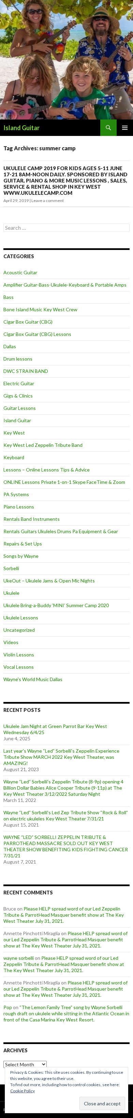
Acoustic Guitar (20, 272)
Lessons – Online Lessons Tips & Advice (46, 470)
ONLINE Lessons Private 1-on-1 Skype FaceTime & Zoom (64, 482)
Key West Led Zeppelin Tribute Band (43, 445)
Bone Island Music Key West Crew (40, 309)
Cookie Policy (22, 1090)
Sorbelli (11, 568)
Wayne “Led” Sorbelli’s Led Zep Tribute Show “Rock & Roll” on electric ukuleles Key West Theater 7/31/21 (65, 815)
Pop (7, 1007)
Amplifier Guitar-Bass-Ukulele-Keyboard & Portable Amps (65, 285)
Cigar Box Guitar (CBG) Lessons (37, 334)
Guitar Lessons (19, 408)
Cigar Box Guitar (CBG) (28, 322)
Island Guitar (21, 127)
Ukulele (11, 593)
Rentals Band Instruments (31, 519)
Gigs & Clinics (18, 396)
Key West (14, 433)
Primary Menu (125, 128)
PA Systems (16, 494)
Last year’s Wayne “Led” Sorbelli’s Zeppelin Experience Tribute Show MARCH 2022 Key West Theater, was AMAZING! (61, 757)
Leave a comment (47, 200)
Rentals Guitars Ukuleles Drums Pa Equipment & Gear (60, 531)
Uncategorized (19, 630)
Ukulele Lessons (20, 617)
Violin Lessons (18, 654)
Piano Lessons (18, 507)
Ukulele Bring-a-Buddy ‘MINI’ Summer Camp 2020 (56, 605)
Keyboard (13, 457)
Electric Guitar (18, 383)
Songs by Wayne (21, 556)
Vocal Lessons (18, 667)
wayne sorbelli (18, 958)
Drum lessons (17, 359)
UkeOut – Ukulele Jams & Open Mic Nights (49, 580)
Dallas (9, 346)
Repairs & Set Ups (22, 544)
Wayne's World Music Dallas (32, 679)
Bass (8, 297)
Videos (10, 642)
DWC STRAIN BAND (25, 371)
